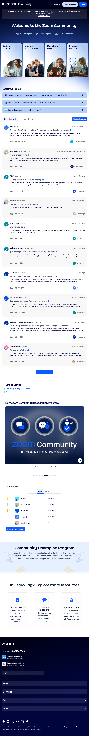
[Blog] (3, 721)
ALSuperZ (24, 511)
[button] (3, 4)
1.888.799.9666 (18, 651)
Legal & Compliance (49, 727)
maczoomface (15, 297)
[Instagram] (22, 721)
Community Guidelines (14, 392)
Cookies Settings (63, 727)
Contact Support (70, 4)
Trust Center (18, 727)
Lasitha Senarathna (16, 248)
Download (7, 692)
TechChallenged (15, 346)
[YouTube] (17, 721)
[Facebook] (27, 721)
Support (6, 708)
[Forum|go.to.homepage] (19, 4)
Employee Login (75, 727)
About (5, 683)
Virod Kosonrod (15, 151)
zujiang (23, 499)
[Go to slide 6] (48, 475)
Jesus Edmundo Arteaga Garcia (21, 322)
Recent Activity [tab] (10, 119)
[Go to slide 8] (55, 475)
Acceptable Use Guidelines (32, 727)
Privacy (10, 727)
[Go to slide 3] (39, 475)
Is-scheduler (25, 505)
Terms (4, 727)
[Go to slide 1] (34, 475)
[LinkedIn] (8, 721)
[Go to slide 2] (37, 475)
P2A (11, 176)
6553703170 (14, 273)
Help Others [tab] (27, 119)
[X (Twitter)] (12, 721)
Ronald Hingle (15, 223)
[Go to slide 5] (45, 475)
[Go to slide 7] (52, 475)
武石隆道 (24, 517)
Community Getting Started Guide (18, 389)
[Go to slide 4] (42, 475)
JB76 (11, 126)
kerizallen (13, 200)
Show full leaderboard (15, 529)
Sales (5, 700)
